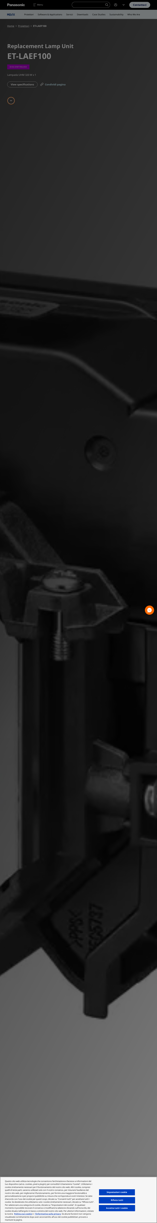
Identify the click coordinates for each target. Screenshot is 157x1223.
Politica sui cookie (23, 1213)
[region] (78, 1200)
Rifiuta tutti (117, 1200)
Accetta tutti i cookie (117, 1208)
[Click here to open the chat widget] (149, 610)
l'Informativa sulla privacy (48, 1213)
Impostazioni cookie (117, 1192)
